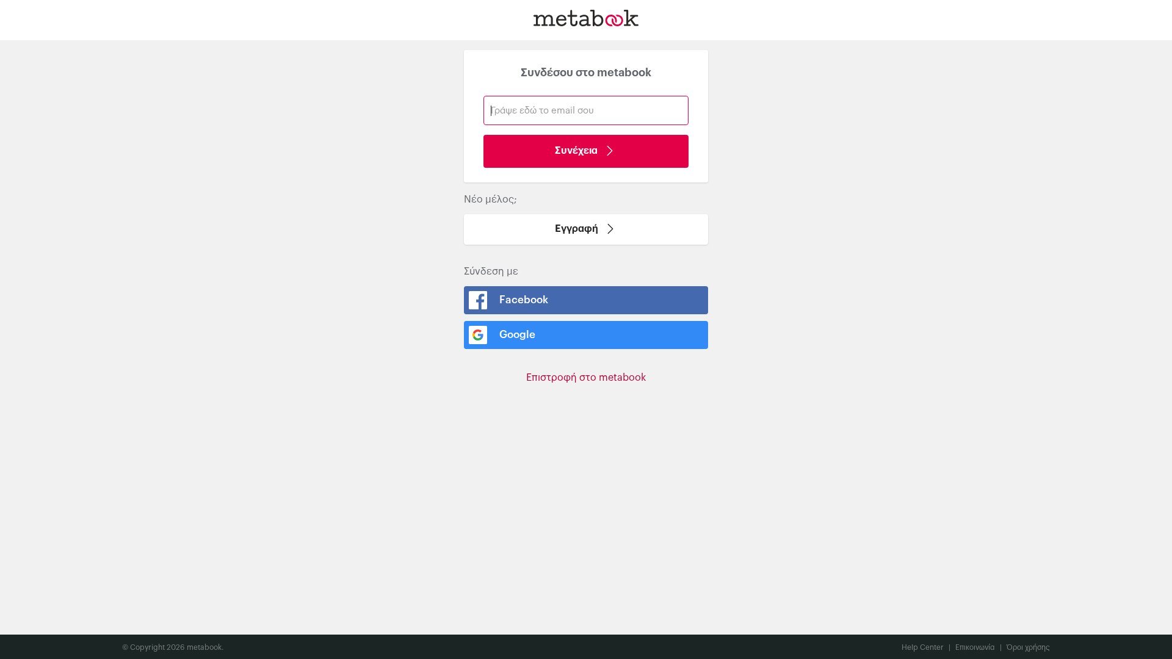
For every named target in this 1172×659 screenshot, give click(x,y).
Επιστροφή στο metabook (586, 378)
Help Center (926, 647)
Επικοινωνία (978, 647)
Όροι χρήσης (1028, 647)
